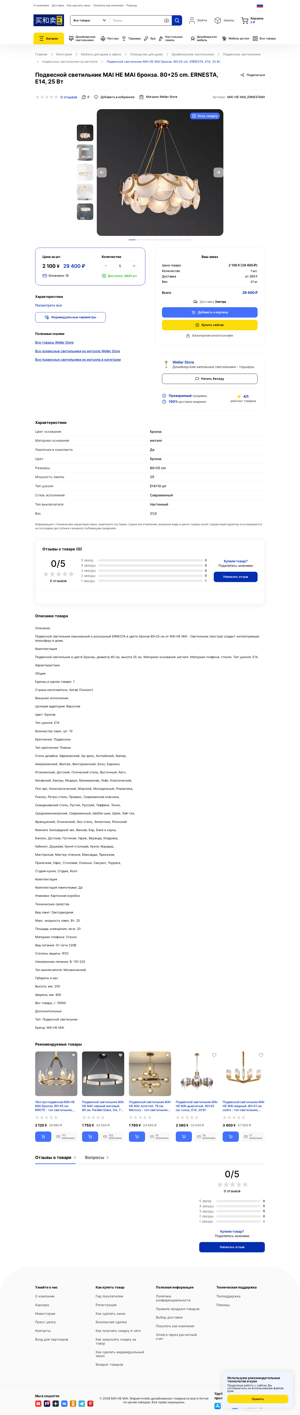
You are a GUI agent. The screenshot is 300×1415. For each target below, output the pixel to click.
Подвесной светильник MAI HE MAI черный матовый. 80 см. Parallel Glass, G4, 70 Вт (103, 1106)
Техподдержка (228, 1296)
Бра (153, 38)
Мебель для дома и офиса (101, 54)
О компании (41, 5)
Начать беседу (212, 378)
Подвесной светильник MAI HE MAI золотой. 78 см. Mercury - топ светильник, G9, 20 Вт (150, 1106)
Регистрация (106, 1305)
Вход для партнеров (51, 1339)
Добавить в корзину (213, 312)
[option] (160, 172)
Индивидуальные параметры (73, 317)
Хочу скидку (208, 116)
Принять (258, 1399)
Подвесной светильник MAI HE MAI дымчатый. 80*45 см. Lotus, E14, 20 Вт (197, 1106)
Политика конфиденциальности (173, 1298)
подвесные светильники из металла (70, 61)
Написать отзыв (235, 577)
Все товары (268, 38)
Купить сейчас (213, 325)
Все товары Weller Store (54, 342)
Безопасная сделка (111, 1322)
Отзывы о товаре (55, 1157)
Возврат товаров (109, 1364)
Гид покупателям (109, 1296)
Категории (64, 54)
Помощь (131, 5)
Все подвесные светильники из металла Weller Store (77, 351)
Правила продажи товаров (177, 1309)
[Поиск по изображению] (166, 20)
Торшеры (134, 38)
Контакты (43, 1331)
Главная (41, 54)
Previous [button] (102, 172)
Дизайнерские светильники (85, 38)
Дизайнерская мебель (207, 38)
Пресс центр (45, 1322)
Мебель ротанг (239, 38)
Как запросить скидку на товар (116, 1341)
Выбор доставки (169, 1317)
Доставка (58, 5)
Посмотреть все (48, 305)
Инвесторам (45, 1313)
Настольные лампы (174, 38)
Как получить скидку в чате (118, 1331)
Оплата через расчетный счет (176, 1337)
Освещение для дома (146, 54)
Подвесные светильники (242, 54)
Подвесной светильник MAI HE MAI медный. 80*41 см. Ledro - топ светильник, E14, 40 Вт (243, 1106)
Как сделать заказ (78, 5)
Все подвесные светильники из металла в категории (78, 359)
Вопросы (97, 1157)
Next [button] (218, 172)
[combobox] (90, 20)
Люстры (113, 38)
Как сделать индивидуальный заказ (120, 1354)
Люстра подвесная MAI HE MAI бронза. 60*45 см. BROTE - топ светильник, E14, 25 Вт (55, 1106)
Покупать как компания (108, 5)
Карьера (42, 1305)
